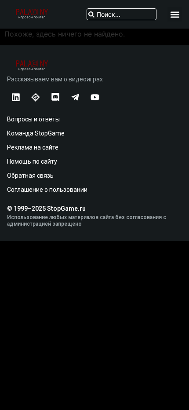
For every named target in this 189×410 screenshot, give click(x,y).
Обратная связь (30, 175)
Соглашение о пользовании (47, 189)
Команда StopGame (36, 133)
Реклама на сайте (32, 147)
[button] (174, 14)
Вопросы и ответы (33, 119)
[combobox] (121, 14)
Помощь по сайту (32, 161)
